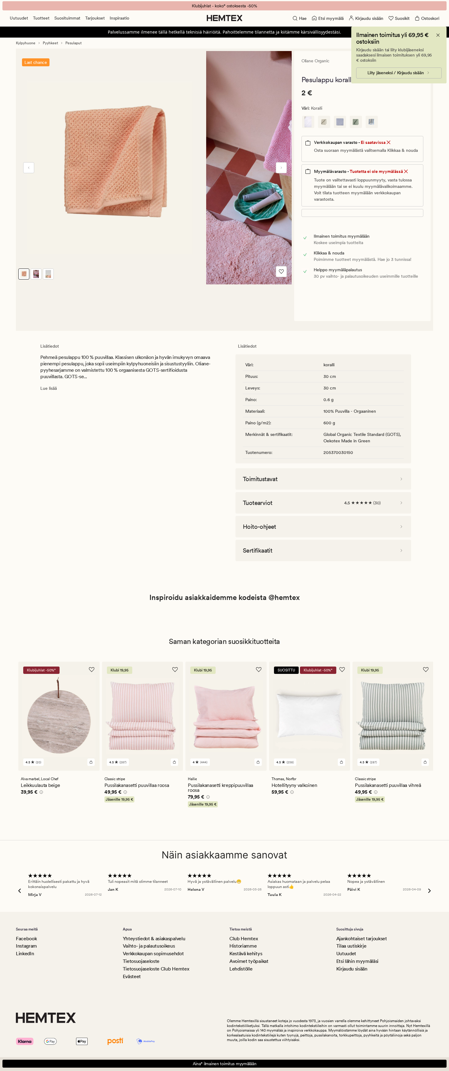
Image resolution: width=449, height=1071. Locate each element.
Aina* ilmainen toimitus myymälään (225, 1063)
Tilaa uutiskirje (351, 946)
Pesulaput (73, 43)
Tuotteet (41, 18)
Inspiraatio (119, 18)
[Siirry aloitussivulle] (225, 18)
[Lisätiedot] (40, 793)
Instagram (26, 946)
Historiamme (243, 946)
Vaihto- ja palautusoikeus (149, 946)
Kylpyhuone (25, 43)
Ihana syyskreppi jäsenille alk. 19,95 (224, 6)
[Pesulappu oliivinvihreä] (356, 122)
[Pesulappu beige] (324, 122)
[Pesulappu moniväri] (372, 122)
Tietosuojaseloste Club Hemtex (156, 969)
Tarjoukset (95, 18)
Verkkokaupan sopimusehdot (153, 953)
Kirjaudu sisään (351, 969)
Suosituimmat (67, 18)
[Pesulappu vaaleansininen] (340, 122)
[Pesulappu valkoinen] (308, 122)
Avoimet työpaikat (248, 961)
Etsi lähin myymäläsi (357, 961)
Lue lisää (48, 388)
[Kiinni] (438, 35)
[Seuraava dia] (281, 167)
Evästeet (132, 976)
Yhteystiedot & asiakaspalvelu (154, 938)
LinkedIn (25, 953)
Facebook (26, 938)
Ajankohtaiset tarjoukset (361, 938)
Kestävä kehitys (245, 953)
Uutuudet (19, 18)
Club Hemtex (243, 938)
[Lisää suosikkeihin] (281, 271)
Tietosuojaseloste (141, 961)
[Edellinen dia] (28, 167)
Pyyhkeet (50, 43)
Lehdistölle (240, 969)
